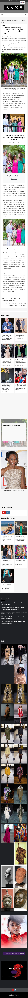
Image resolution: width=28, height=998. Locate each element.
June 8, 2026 (21, 365)
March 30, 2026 (21, 391)
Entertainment (18, 533)
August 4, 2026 (8, 565)
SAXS (4, 36)
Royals (3, 25)
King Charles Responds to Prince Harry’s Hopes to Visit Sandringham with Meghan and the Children (20, 386)
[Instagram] (8, 512)
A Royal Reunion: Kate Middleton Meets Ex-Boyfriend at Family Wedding (7, 362)
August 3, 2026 (21, 565)
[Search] (25, 15)
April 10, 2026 (8, 391)
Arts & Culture (18, 557)
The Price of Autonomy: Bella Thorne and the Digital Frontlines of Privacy (7, 538)
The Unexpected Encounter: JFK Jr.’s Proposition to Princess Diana (20, 362)
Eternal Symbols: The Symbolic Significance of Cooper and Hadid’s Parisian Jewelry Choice (7, 562)
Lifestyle (17, 356)
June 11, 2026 (8, 365)
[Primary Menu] (2, 15)
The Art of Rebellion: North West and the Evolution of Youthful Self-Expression (6, 586)
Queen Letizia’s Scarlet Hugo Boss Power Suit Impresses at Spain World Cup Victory (16, 303)
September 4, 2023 (9, 36)
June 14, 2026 (21, 339)
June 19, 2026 (8, 341)
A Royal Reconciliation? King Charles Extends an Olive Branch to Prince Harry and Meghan (7, 336)
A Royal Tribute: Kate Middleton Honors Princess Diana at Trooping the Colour (20, 336)
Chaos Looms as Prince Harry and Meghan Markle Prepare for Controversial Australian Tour (7, 386)
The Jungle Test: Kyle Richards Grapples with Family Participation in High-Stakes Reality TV (20, 538)
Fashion (3, 581)
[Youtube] (4, 512)
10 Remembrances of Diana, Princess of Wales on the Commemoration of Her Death (13, 298)
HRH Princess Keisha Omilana (13, 0)
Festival (23, 557)
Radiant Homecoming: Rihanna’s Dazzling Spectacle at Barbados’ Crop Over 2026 (20, 562)
